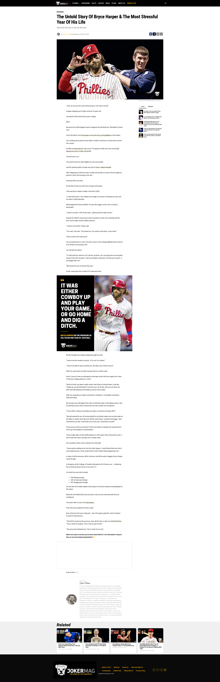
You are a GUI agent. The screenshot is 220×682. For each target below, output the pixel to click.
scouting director (77, 148)
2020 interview (79, 199)
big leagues (90, 502)
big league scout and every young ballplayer (97, 135)
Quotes (101, 3)
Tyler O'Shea (66, 34)
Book (108, 3)
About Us (121, 3)
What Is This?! (106, 667)
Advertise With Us (137, 667)
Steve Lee (115, 647)
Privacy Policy (140, 671)
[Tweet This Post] (154, 34)
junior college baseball (103, 167)
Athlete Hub (117, 671)
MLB (76, 572)
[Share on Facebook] (150, 34)
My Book (116, 667)
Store (114, 3)
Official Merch (128, 671)
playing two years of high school (77, 151)
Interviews (86, 3)
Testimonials (106, 671)
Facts (94, 3)
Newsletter (131, 3)
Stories (75, 3)
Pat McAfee (117, 521)
